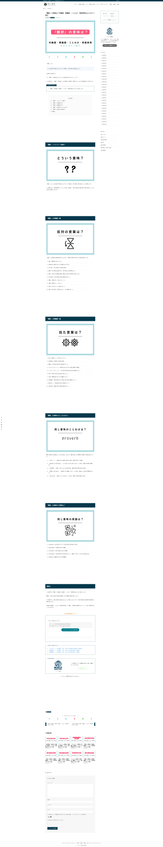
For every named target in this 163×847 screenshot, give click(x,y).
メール (49, 804)
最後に (53, 111)
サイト (48, 809)
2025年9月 (104, 87)
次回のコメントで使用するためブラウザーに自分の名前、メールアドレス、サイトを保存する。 (68, 814)
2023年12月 (104, 121)
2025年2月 (104, 100)
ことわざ (104, 134)
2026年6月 (104, 63)
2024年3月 (104, 116)
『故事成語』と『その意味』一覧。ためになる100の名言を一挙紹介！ (64, 652)
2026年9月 (104, 55)
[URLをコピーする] (91, 57)
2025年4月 (104, 95)
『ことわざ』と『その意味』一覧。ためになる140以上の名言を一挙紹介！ (65, 648)
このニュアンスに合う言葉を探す (70, 629)
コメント (49, 782)
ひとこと (104, 137)
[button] (49, 57)
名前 (48, 799)
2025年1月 (104, 103)
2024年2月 (104, 118)
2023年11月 (104, 124)
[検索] (119, 0)
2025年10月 (104, 84)
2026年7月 (104, 60)
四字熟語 (104, 145)
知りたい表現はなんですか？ (54, 620)
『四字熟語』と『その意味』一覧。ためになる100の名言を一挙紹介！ (64, 650)
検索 (109, 19)
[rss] (117, 0)
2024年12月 (104, 105)
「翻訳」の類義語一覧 (57, 105)
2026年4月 (104, 68)
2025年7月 (104, 92)
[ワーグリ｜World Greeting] (49, 4)
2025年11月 (104, 81)
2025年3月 (104, 97)
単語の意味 (52, 17)
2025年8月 (104, 89)
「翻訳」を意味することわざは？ (60, 107)
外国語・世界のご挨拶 (106, 147)
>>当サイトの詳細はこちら (110, 45)
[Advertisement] (70, 128)
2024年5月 (104, 110)
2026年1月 (104, 76)
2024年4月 (104, 113)
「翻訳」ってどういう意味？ (59, 100)
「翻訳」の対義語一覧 (57, 102)
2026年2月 (104, 73)
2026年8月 (104, 57)
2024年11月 (104, 108)
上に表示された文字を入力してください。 (55, 820)
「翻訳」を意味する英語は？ (59, 109)
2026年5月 (104, 65)
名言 (103, 142)
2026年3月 (104, 71)
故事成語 (104, 150)
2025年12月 (104, 79)
